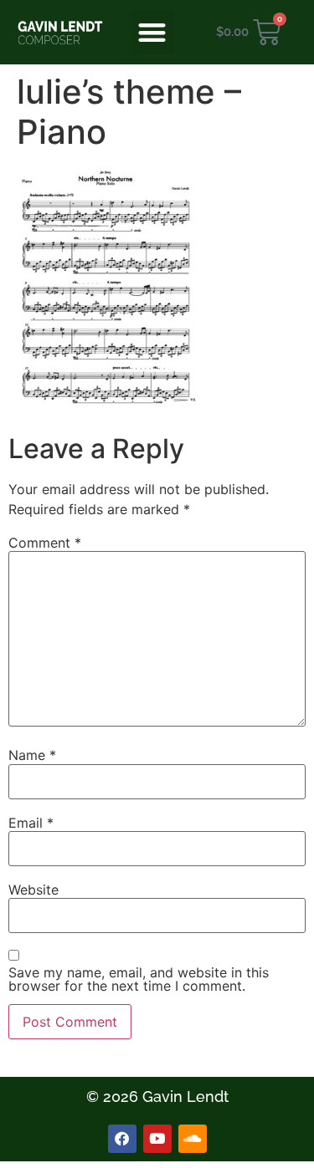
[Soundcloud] (192, 1139)
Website (33, 889)
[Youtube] (157, 1139)
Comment (44, 542)
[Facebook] (122, 1139)
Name (32, 755)
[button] (153, 32)
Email (31, 822)
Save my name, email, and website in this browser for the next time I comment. (138, 979)
